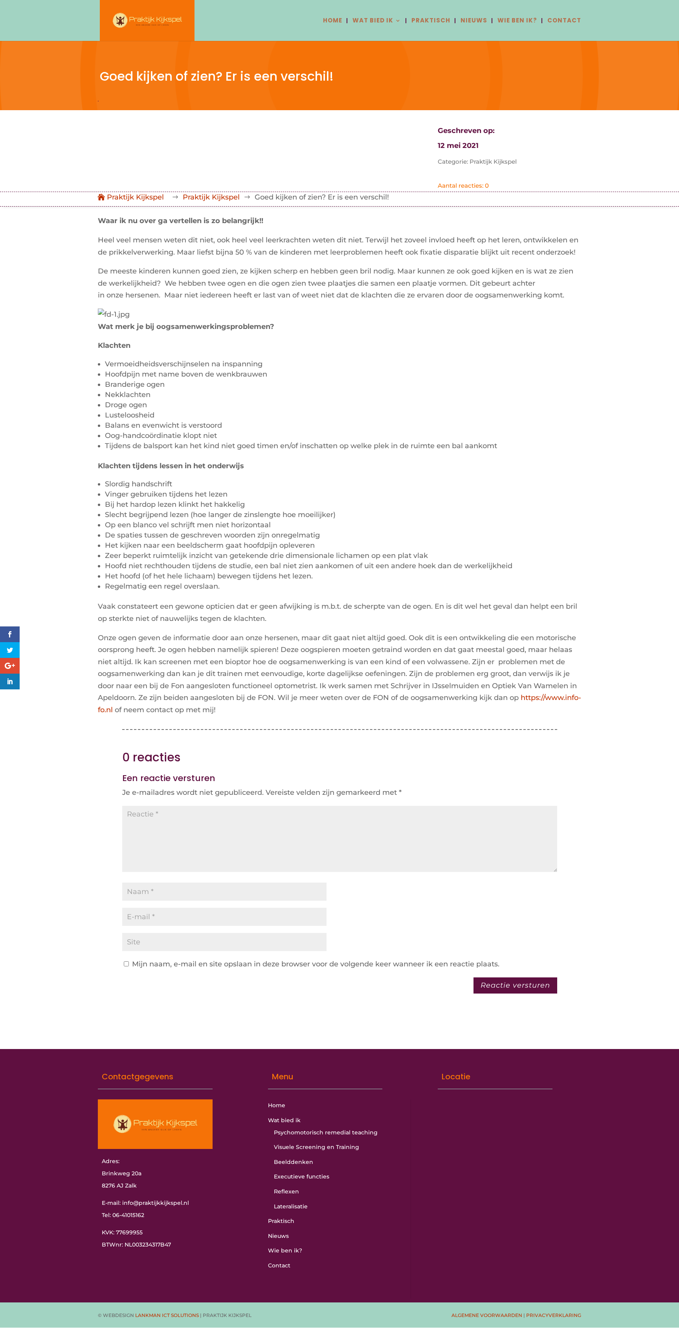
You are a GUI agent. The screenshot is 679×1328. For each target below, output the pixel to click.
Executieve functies (301, 1176)
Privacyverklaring (553, 1315)
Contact (564, 21)
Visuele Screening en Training (316, 1147)
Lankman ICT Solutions (167, 1315)
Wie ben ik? (517, 21)
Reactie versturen (515, 985)
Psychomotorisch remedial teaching (326, 1132)
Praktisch (430, 21)
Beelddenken (293, 1161)
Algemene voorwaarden (486, 1315)
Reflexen (286, 1191)
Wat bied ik (372, 21)
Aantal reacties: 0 (463, 185)
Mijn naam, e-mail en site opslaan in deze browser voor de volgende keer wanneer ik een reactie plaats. (315, 964)
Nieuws (474, 21)
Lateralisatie (291, 1206)
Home (332, 21)
